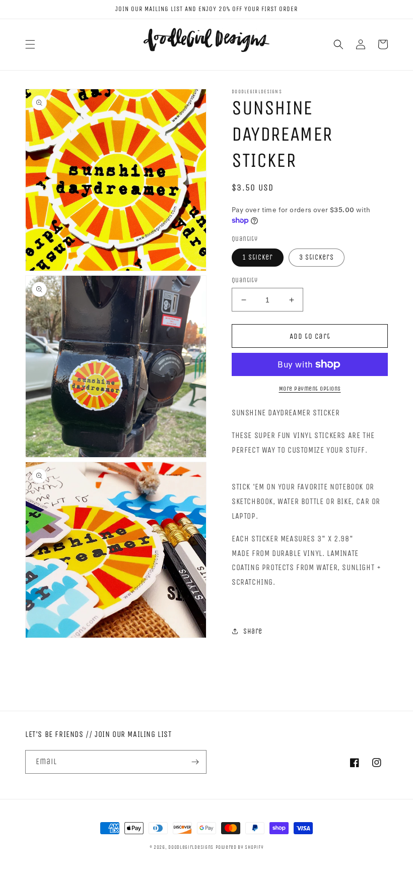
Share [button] (252, 631)
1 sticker (257, 257)
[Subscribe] (195, 762)
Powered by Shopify (240, 847)
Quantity (244, 280)
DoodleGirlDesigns (191, 847)
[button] (30, 44)
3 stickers (316, 257)
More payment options (310, 388)
